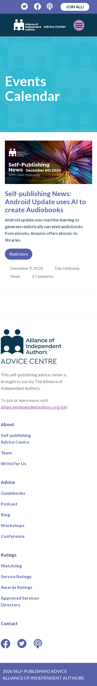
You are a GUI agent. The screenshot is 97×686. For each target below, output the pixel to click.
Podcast (9, 503)
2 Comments (44, 276)
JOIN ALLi (75, 6)
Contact (9, 623)
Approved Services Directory (20, 601)
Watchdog (11, 565)
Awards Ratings (16, 587)
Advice (8, 482)
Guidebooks (13, 493)
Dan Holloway (67, 268)
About (7, 424)
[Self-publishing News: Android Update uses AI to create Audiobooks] (48, 180)
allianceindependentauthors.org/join (34, 406)
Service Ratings (16, 576)
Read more (18, 254)
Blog (5, 514)
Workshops (13, 525)
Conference (13, 536)
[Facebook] (37, 6)
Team (6, 452)
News (16, 276)
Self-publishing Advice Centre (16, 438)
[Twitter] (24, 6)
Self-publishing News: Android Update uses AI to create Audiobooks (45, 201)
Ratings (9, 554)
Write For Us (13, 463)
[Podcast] (50, 6)
